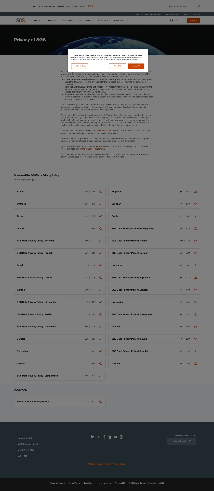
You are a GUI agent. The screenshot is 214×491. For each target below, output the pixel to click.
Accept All (136, 66)
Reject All (117, 66)
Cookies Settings (79, 66)
